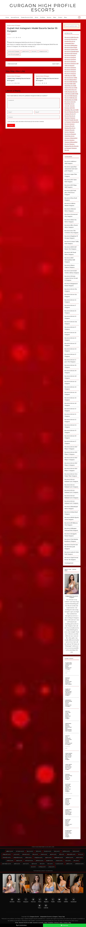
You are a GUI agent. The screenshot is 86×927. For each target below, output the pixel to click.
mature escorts (79, 857)
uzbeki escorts (69, 863)
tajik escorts (34, 863)
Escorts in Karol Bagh (71, 47)
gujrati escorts (25, 51)
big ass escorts (30, 851)
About (36, 17)
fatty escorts (35, 854)
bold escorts (38, 851)
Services (49, 17)
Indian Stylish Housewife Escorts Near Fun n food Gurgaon (68, 767)
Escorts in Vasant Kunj (71, 49)
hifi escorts (61, 854)
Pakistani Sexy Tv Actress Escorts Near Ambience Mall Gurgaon (68, 681)
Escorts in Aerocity (70, 102)
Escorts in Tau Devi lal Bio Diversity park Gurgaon (71, 546)
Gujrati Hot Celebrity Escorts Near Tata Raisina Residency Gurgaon (68, 692)
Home (7, 17)
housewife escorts (7, 857)
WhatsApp (65, 925)
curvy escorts (16, 854)
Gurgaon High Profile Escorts (43, 7)
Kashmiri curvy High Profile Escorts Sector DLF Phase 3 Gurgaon (68, 715)
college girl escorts (6, 854)
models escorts (10, 860)
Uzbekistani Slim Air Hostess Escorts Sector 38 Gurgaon (68, 801)
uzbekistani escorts (79, 863)
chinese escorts (76, 851)
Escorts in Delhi (69, 37)
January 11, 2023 (68, 793)
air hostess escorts (20, 851)
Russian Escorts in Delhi (27, 17)
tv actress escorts (59, 863)
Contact (60, 17)
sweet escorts (26, 863)
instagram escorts (43, 51)
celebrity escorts (66, 851)
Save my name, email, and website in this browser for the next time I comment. (26, 121)
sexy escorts (68, 860)
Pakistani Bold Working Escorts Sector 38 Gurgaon (68, 777)
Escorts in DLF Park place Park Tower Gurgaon (70, 192)
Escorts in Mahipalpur (71, 45)
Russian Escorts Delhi (71, 100)
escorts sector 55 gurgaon (13, 51)
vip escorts (33, 866)
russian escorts (59, 860)
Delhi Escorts (68, 75)
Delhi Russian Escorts (71, 91)
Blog (65, 17)
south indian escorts (6, 863)
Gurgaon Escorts (69, 126)
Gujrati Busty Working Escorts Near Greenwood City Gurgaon (68, 812)
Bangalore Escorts (70, 110)
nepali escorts (19, 860)
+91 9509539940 (22, 925)
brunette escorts (47, 851)
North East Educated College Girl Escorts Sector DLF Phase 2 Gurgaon (68, 788)
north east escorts (29, 860)
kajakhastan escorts (58, 857)
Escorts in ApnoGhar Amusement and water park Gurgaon (71, 169)
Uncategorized (69, 563)
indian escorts (28, 857)
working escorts (42, 866)
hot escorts (34, 51)
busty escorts (57, 851)
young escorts (52, 866)
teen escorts (50, 863)
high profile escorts (71, 854)
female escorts (44, 854)
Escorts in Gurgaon (70, 55)
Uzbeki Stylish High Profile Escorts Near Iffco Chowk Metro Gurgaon (68, 756)
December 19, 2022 (11, 37)
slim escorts (76, 860)
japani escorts (48, 857)
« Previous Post (12, 64)
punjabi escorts (49, 860)
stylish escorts (17, 863)
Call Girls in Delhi (70, 93)
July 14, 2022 (38, 83)
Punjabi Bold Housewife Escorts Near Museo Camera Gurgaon (68, 833)
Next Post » (56, 64)
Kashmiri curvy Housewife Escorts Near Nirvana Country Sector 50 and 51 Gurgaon (68, 740)
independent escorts (18, 857)
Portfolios (42, 17)
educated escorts (26, 854)
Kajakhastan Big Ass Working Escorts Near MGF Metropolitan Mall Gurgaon (68, 727)
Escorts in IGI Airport (71, 53)
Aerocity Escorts (15, 17)
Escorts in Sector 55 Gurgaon (13, 25)
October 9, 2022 (10, 83)
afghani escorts (9, 851)
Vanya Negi (62, 916)
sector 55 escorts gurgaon (13, 54)
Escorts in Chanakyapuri (72, 51)
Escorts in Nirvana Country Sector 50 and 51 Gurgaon (71, 278)
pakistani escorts (39, 860)
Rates (54, 17)
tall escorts (42, 863)
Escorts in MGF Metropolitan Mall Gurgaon (70, 260)
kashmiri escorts (69, 857)
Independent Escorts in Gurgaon (49, 916)
